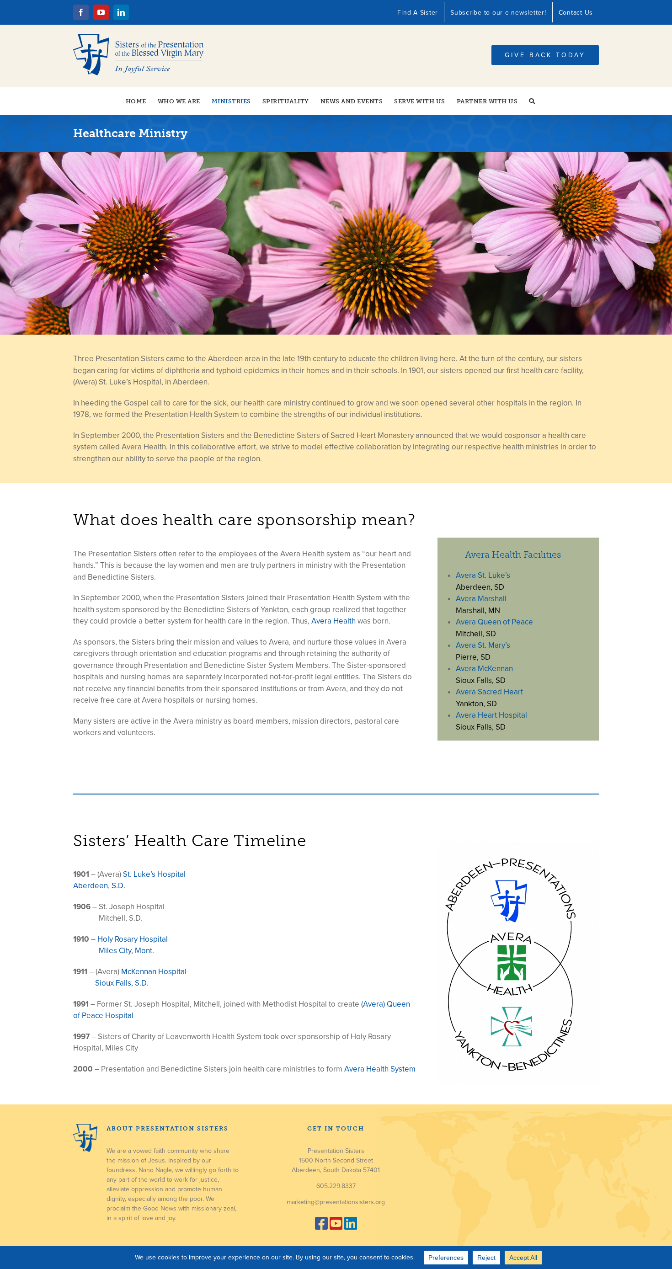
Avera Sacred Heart (489, 692)
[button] (532, 101)
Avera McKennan (484, 668)
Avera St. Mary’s (483, 645)
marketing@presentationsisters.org (336, 1202)
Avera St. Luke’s (483, 575)
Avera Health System (380, 1069)
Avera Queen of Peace (494, 622)
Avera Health (333, 621)
